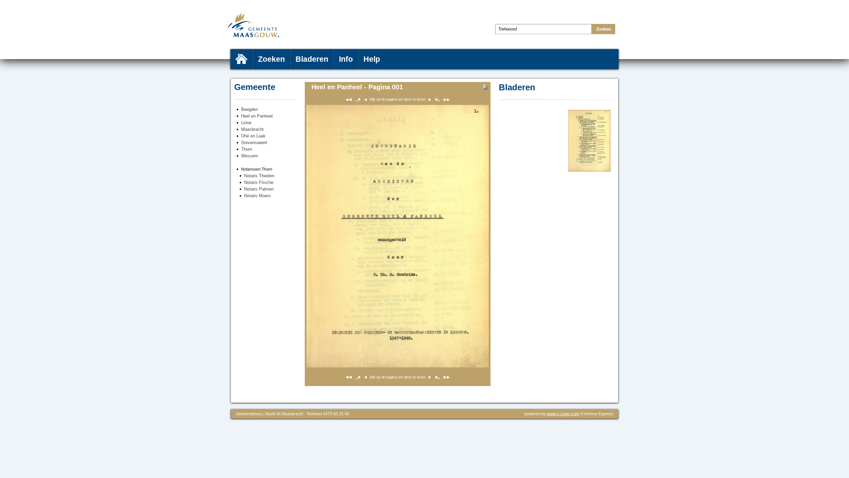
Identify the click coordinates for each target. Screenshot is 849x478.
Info (346, 59)
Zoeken (271, 59)
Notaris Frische (258, 182)
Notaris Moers (257, 195)
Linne (246, 122)
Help (371, 59)
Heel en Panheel (257, 116)
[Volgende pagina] (589, 170)
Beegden (249, 109)
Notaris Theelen (259, 175)
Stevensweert (254, 142)
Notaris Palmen (259, 189)
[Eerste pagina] (349, 100)
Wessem (249, 155)
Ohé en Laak (253, 135)
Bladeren (311, 59)
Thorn (246, 149)
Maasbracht (252, 129)
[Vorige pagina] (437, 100)
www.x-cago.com (563, 413)
